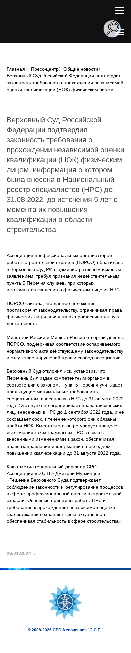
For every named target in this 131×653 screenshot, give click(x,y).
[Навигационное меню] (119, 10)
